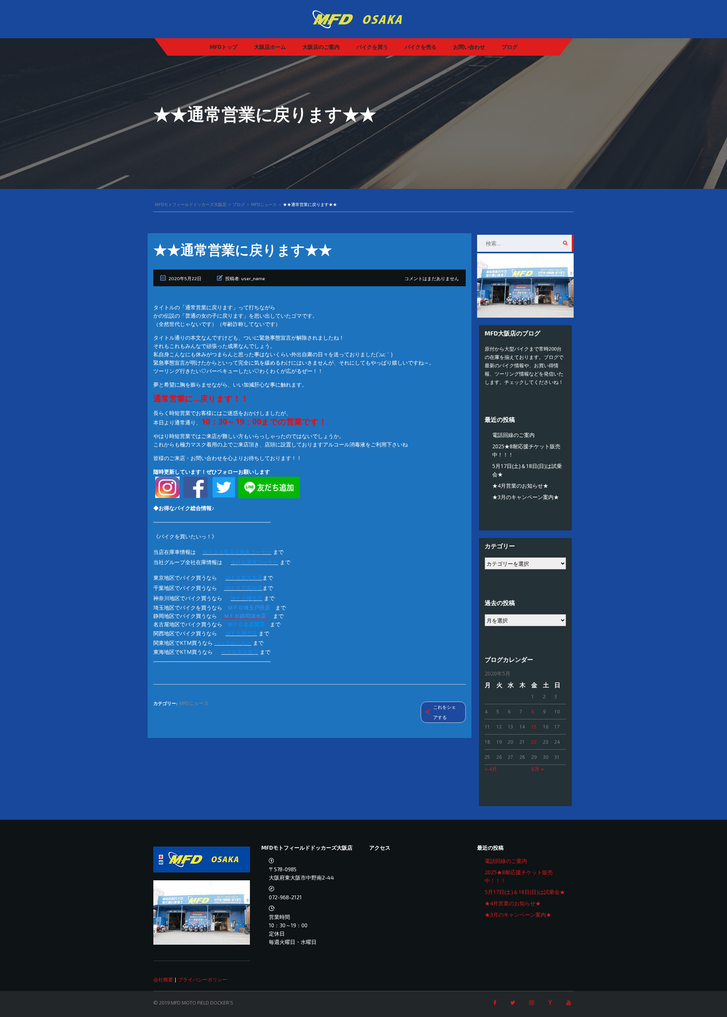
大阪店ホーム (270, 47)
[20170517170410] (167, 486)
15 (534, 727)
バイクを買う (372, 47)
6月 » (537, 768)
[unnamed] (223, 486)
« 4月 (491, 768)
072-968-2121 (285, 897)
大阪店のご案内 (321, 47)
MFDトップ (223, 47)
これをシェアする (444, 712)
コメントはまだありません (431, 278)
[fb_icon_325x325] (195, 486)
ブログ (510, 47)
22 (534, 742)
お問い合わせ (469, 47)
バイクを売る (421, 47)
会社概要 (163, 979)
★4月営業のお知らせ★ (520, 485)
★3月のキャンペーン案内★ (525, 497)
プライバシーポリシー (202, 979)
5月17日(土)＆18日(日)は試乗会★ (525, 891)
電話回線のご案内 (513, 434)
